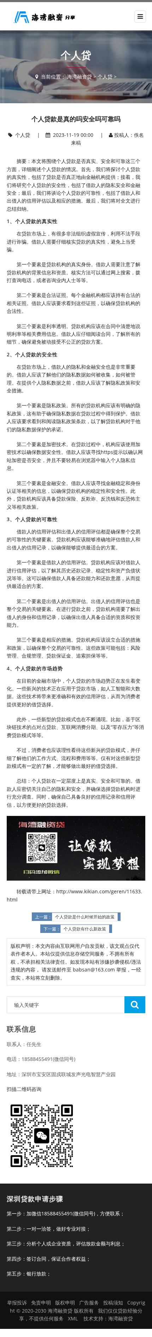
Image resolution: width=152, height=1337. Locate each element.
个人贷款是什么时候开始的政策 (85, 917)
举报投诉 (17, 1302)
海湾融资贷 (79, 76)
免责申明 (41, 1302)
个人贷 (105, 76)
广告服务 (89, 1302)
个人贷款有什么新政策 (85, 929)
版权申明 (65, 1302)
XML (73, 1318)
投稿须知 (113, 1302)
